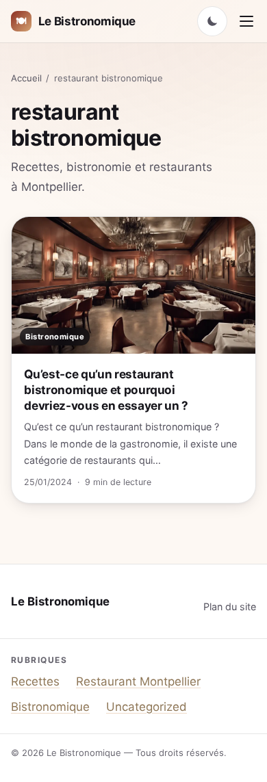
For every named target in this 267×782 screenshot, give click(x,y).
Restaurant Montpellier (138, 681)
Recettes (35, 681)
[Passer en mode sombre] (212, 21)
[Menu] (246, 21)
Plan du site (229, 606)
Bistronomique (50, 707)
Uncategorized (146, 707)
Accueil (26, 78)
